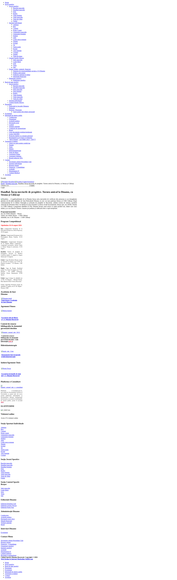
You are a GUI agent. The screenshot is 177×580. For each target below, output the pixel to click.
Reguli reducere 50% (16, 158)
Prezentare (8, 104)
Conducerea (13, 117)
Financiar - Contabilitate (17, 167)
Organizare (12, 119)
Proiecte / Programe (15, 110)
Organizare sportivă (7, 546)
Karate (15, 49)
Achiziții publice (14, 121)
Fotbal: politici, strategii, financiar (20, 69)
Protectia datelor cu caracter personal (21, 136)
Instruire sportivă (6, 548)
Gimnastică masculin (20, 32)
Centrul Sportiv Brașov (16, 58)
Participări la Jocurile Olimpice (19, 106)
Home (7, 2)
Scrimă (15, 43)
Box (14, 26)
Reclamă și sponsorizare (8, 555)
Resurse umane (14, 165)
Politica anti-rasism (19, 73)
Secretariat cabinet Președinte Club (20, 162)
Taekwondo (17, 47)
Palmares (12, 108)
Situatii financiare (6, 521)
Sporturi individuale (15, 23)
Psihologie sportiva (15, 78)
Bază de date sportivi (11, 82)
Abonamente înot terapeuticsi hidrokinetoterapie (10, 356)
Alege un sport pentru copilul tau (19, 143)
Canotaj (15, 28)
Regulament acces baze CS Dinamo (20, 138)
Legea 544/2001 (14, 134)
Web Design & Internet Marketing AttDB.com (17, 559)
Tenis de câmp (17, 19)
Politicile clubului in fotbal (21, 75)
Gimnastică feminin (19, 34)
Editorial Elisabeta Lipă (8, 504)
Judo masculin (17, 60)
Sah (14, 67)
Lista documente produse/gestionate (20, 132)
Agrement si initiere (11, 141)
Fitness (11, 149)
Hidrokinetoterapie (15, 151)
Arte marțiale (17, 51)
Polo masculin (17, 89)
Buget (11, 130)
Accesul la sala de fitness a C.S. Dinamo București (9, 318)
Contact (7, 160)
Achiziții (3, 550)
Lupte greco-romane (19, 39)
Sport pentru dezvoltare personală (24, 112)
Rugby (15, 14)
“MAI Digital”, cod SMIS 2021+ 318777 (22, 139)
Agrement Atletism (15, 156)
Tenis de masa (17, 56)
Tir (14, 45)
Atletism (16, 25)
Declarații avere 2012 (8, 519)
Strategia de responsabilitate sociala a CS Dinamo (29, 71)
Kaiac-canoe (5, 433)
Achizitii (12, 169)
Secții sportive (9, 4)
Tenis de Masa (13, 152)
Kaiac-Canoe (17, 30)
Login (3, 187)
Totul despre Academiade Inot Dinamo (9, 301)
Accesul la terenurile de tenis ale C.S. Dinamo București (11, 375)
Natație (15, 41)
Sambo (15, 54)
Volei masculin (18, 17)
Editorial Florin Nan (7, 507)
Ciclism (15, 52)
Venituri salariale (14, 126)
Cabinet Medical (14, 173)
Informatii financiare (19, 76)
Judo (14, 38)
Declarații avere (14, 123)
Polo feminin (17, 91)
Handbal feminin (6, 467)
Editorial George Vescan (9, 505)
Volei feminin (17, 15)
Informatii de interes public (13, 115)
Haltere (15, 36)
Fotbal (15, 21)
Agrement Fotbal (14, 154)
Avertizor (8, 175)
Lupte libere (17, 62)
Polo (14, 12)
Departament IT (14, 171)
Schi (14, 63)
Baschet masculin (18, 8)
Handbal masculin (19, 10)
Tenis (15, 65)
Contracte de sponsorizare (17, 128)
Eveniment (8, 113)
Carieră (11, 125)
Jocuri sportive (13, 6)
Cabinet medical (6, 553)
